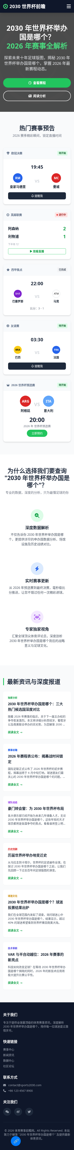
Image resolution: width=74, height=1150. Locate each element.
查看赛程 (39, 83)
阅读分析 (39, 96)
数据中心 (8, 1060)
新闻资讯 (8, 1055)
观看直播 (38, 251)
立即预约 (37, 433)
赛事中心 (8, 1049)
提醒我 (38, 196)
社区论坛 (8, 1066)
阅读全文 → (15, 732)
